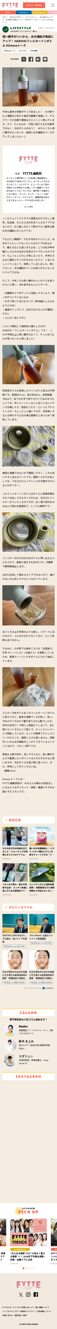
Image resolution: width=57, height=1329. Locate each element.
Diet (8, 13)
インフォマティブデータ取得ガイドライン (18, 1311)
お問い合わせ (7, 1315)
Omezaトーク (10, 50)
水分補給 (34, 50)
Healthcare (39, 13)
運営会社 (18, 1315)
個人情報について (42, 1307)
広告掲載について (44, 1311)
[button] (23, 1268)
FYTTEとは (6, 1307)
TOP (4, 17)
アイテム (23, 50)
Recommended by (33, 987)
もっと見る (28, 207)
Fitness (23, 13)
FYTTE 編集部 (32, 173)
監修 (25, 1315)
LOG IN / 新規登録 (34, 5)
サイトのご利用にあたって (23, 1307)
